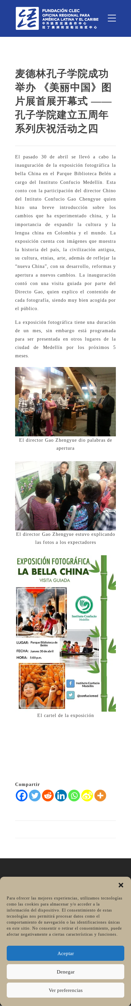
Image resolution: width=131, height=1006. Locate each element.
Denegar (66, 972)
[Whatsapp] (74, 795)
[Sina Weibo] (87, 795)
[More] (100, 795)
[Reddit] (48, 795)
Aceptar (65, 953)
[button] (121, 885)
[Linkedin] (61, 795)
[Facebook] (22, 795)
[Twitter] (35, 795)
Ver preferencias (66, 990)
